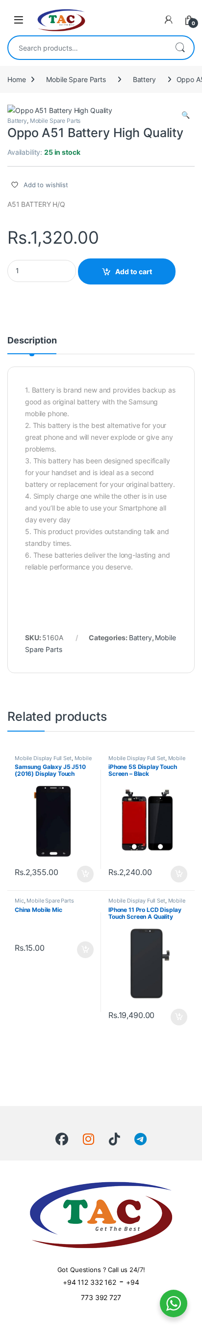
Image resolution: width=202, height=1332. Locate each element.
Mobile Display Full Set (43, 758)
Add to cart (133, 271)
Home (16, 79)
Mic (19, 900)
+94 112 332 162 (89, 1282)
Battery (144, 79)
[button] (185, 115)
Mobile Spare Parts (75, 79)
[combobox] (87, 47)
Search (180, 47)
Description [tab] (31, 340)
